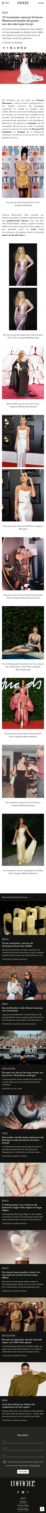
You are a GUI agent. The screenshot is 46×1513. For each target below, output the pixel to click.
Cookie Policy (23, 1509)
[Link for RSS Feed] (28, 1492)
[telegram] (25, 48)
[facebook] (7, 48)
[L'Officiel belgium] (23, 3)
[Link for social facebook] (18, 1493)
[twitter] (18, 48)
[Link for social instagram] (23, 1493)
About (23, 1498)
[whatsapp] (21, 48)
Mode (5, 12)
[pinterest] (11, 48)
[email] (4, 48)
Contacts (23, 1502)
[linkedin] (14, 48)
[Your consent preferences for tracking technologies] (42, 1509)
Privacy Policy (35, 1466)
